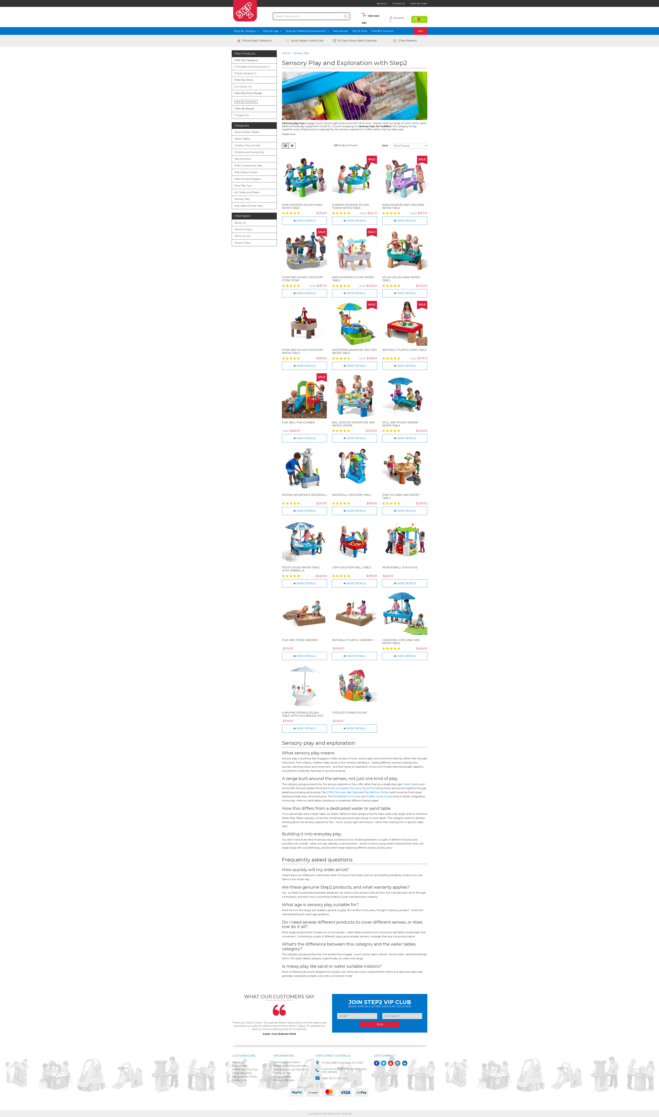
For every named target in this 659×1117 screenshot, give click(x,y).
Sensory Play (242, 199)
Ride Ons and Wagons (247, 179)
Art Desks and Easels (246, 192)
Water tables (411, 784)
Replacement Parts (244, 1076)
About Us (382, 3)
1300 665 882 (330, 1072)
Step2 (243, 115)
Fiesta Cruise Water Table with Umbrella (301, 569)
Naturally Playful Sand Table (404, 349)
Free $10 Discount (383, 31)
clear (254, 101)
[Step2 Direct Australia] (245, 11)
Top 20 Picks (359, 31)
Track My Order (418, 3)
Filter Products (244, 53)
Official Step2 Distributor (257, 40)
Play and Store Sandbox (300, 640)
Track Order (239, 1065)
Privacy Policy (242, 242)
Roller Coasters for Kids (248, 165)
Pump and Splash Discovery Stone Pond (352, 788)
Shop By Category (245, 31)
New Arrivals (340, 31)
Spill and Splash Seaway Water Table (400, 424)
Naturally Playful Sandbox (352, 640)
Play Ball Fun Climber (298, 422)
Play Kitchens (242, 158)
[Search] (346, 16)
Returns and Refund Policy (291, 1065)
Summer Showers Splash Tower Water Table (350, 206)
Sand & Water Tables (246, 132)
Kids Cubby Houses (246, 172)
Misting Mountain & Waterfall (304, 494)
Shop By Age (271, 31)
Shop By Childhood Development (306, 31)
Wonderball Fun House (400, 567)
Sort (385, 145)
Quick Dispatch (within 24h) (307, 40)
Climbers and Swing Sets (253, 66)
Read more (289, 134)
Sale (420, 31)
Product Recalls (284, 1080)
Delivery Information (287, 1062)
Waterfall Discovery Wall (352, 494)
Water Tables (242, 138)
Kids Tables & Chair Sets (248, 205)
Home (286, 53)
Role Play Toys (243, 185)
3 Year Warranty (407, 40)
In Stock (244, 86)
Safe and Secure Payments (291, 1069)
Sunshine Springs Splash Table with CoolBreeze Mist (302, 714)
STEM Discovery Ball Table (351, 567)
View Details (306, 220)
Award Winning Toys (245, 1069)
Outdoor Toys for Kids (247, 145)
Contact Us (398, 3)
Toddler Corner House (349, 712)
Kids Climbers (246, 73)
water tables (411, 123)
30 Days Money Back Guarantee (357, 40)
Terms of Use (242, 236)
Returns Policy (243, 229)
